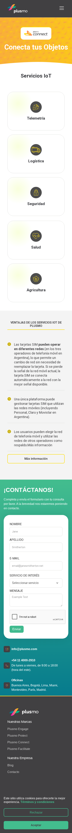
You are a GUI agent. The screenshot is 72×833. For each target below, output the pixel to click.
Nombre (16, 524)
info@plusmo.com (24, 649)
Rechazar (36, 812)
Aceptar (36, 825)
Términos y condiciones (37, 802)
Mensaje (16, 591)
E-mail (14, 558)
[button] (61, 8)
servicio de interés (24, 575)
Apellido (16, 540)
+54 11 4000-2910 (23, 660)
